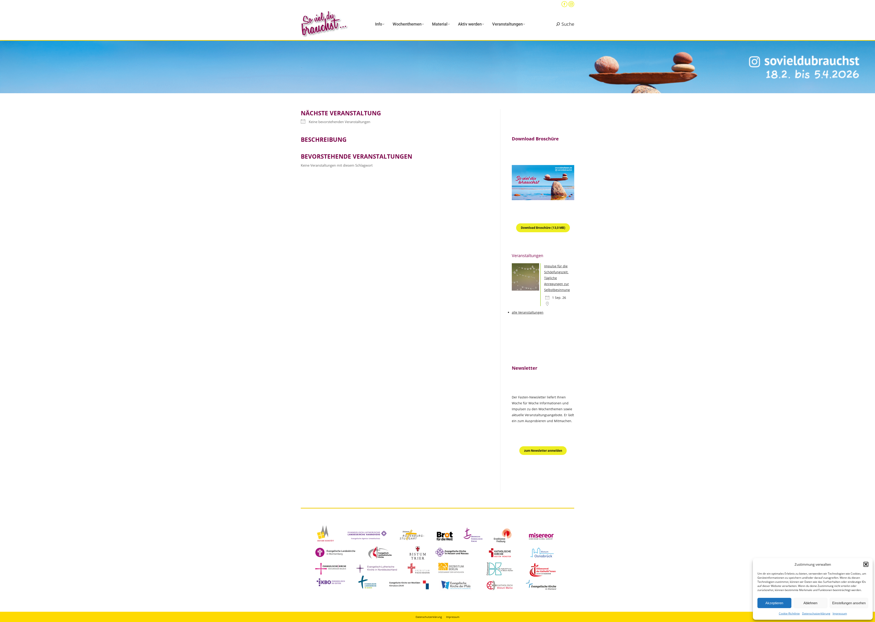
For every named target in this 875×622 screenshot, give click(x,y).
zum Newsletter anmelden (543, 450)
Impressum (840, 613)
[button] (866, 564)
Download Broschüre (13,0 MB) (543, 228)
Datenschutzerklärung (816, 613)
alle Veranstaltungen (527, 312)
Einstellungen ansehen (849, 603)
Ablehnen (810, 603)
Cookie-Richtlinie (789, 613)
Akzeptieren (774, 603)
